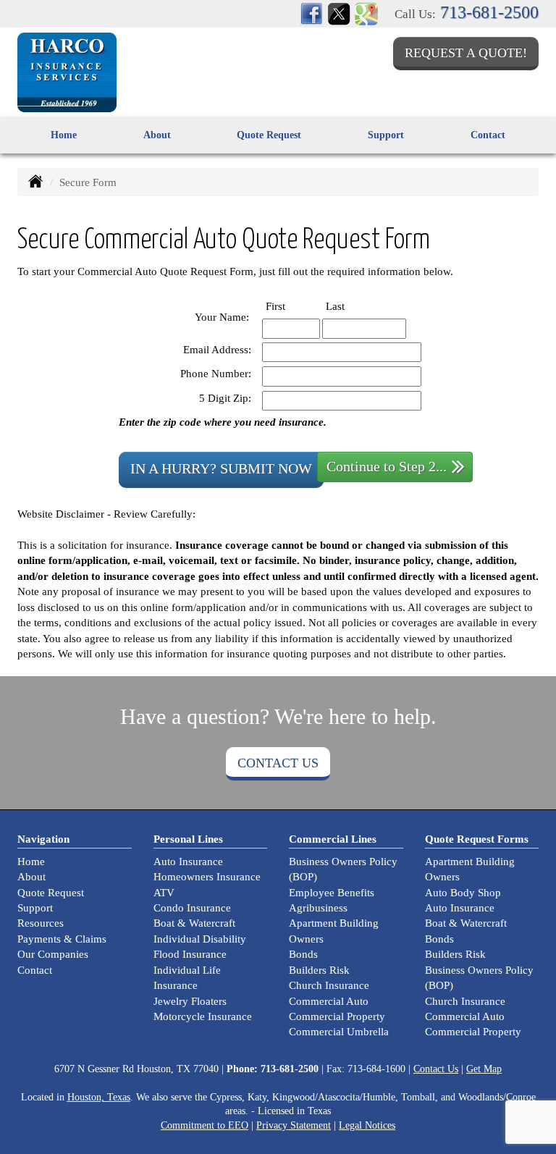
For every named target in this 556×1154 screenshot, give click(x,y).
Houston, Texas (98, 1097)
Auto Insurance (188, 861)
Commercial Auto (328, 1001)
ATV (163, 892)
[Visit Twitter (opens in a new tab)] (338, 12)
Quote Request (50, 892)
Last (348, 306)
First (288, 306)
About (31, 877)
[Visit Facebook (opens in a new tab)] (311, 12)
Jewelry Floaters (190, 1001)
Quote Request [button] (269, 135)
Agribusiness (318, 908)
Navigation (43, 839)
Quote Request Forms (476, 839)
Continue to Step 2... (387, 466)
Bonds (303, 954)
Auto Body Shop (463, 892)
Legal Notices (367, 1125)
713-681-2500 (489, 12)
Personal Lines (188, 839)
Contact (488, 135)
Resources (40, 923)
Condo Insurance (192, 908)
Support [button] (386, 135)
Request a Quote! (466, 53)
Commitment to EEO (204, 1125)
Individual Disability (199, 939)
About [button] (157, 135)
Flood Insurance (190, 954)
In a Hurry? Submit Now (221, 468)
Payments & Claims (61, 939)
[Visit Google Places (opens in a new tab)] (366, 12)
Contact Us (278, 763)
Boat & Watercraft (194, 923)
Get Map (484, 1069)
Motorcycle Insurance (202, 1016)
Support (35, 908)
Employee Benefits (331, 892)
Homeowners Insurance (207, 877)
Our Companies (52, 954)
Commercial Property (337, 1016)
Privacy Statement (293, 1125)
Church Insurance (329, 985)
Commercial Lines (332, 839)
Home (64, 135)
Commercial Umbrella (339, 1031)
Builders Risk (319, 970)
